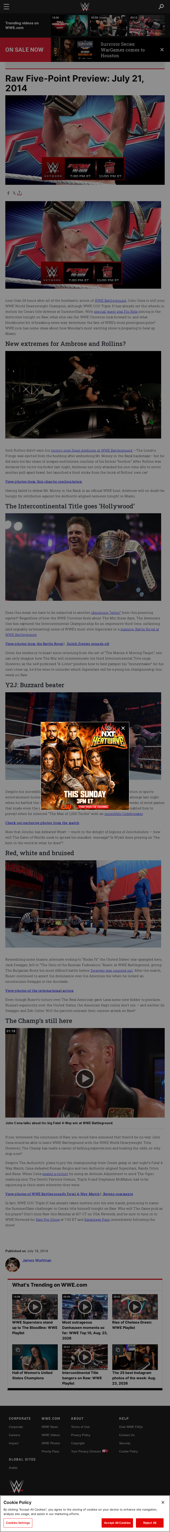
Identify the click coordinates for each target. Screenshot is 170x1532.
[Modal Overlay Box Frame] (85, 766)
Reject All (149, 1522)
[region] (85, 1513)
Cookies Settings (18, 1522)
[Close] (163, 1502)
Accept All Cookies (117, 1522)
